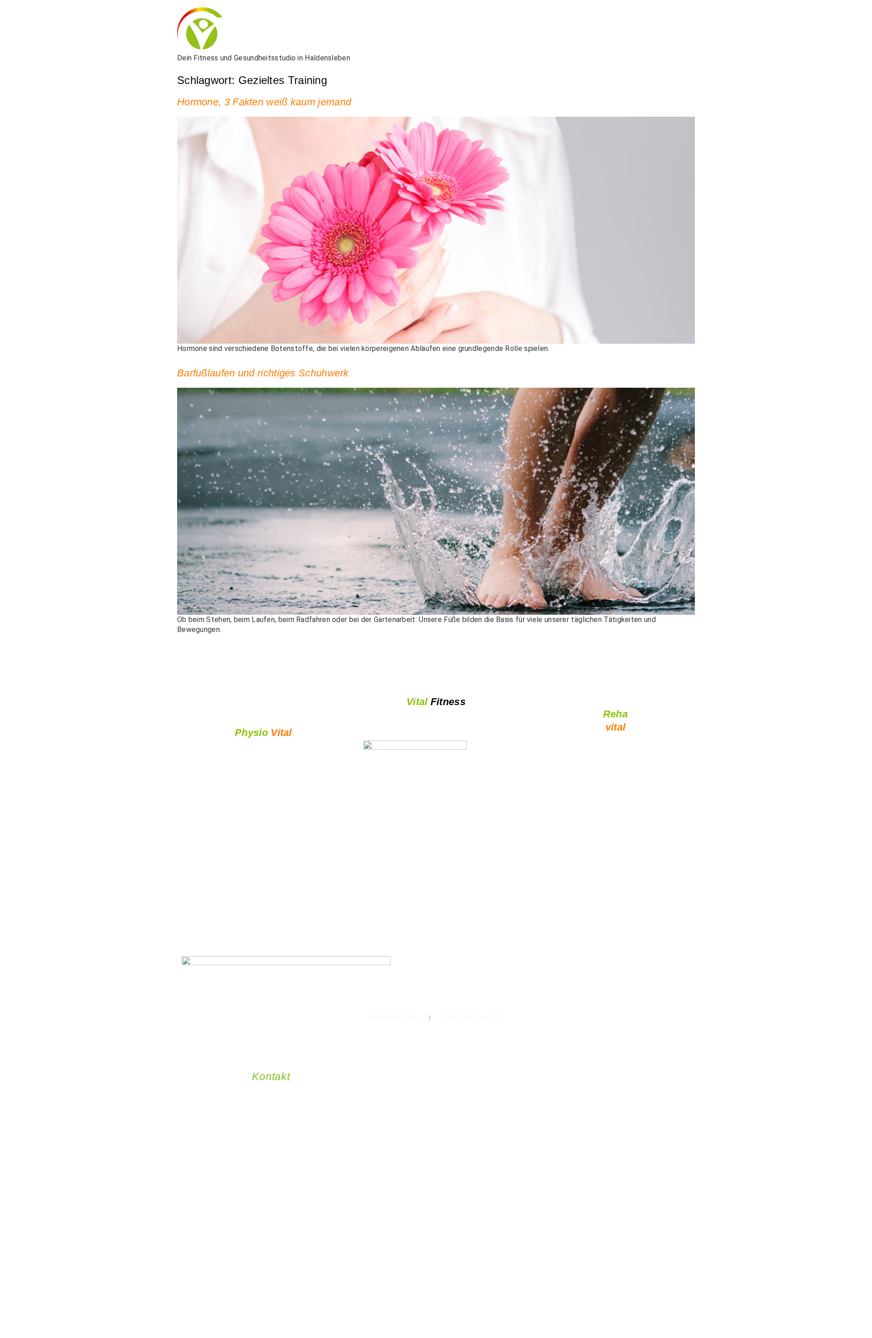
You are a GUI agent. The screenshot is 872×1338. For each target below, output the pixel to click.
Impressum (393, 1018)
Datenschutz (472, 1018)
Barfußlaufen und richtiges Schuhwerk (263, 373)
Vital (263, 732)
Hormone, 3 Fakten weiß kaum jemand (264, 102)
